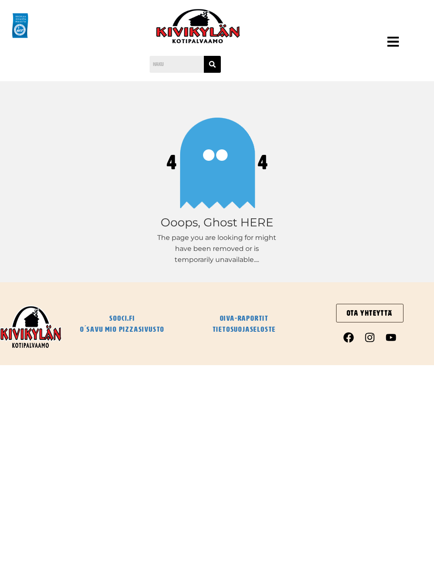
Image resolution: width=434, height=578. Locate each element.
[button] (366, 42)
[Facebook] (348, 337)
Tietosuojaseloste (244, 329)
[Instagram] (369, 337)
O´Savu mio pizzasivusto (122, 329)
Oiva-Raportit (244, 318)
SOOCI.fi (122, 318)
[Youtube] (390, 337)
